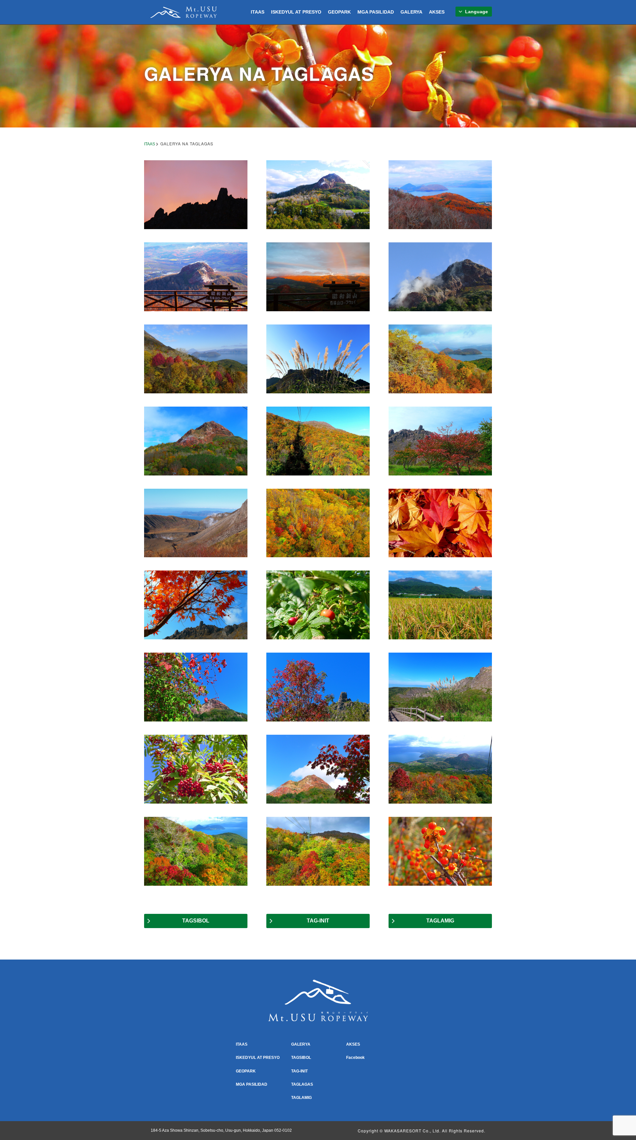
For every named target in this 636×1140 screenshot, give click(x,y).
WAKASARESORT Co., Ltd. (412, 1130)
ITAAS (257, 12)
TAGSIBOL (195, 920)
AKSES (437, 12)
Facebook (355, 1057)
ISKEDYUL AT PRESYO (296, 12)
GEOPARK (339, 12)
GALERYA (411, 12)
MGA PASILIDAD (375, 12)
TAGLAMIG (440, 920)
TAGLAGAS (302, 1084)
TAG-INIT (318, 920)
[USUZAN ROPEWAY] (183, 11)
